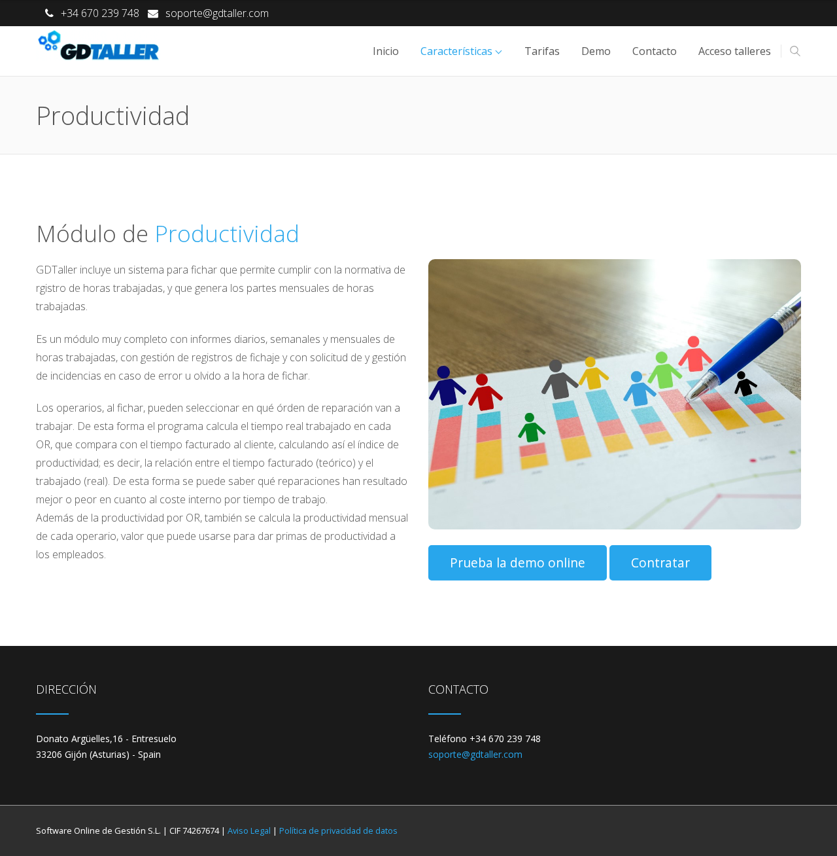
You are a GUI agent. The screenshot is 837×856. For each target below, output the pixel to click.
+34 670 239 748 (100, 13)
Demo (596, 51)
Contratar (660, 562)
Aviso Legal (249, 830)
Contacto (654, 51)
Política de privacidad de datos (338, 830)
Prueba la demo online (517, 562)
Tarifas (542, 51)
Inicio (386, 51)
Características (456, 51)
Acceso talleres (734, 51)
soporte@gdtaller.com (217, 13)
